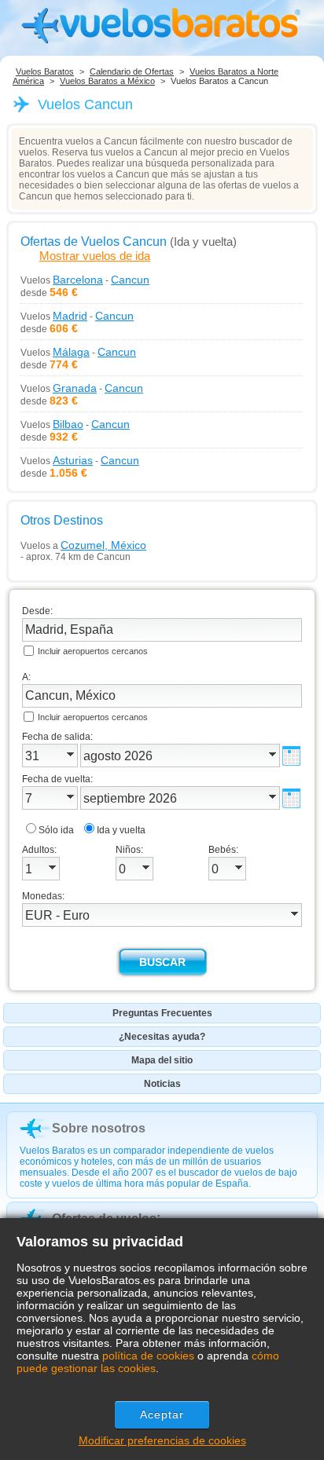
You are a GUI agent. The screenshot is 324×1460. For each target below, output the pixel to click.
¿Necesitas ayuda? (162, 1036)
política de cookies (148, 1355)
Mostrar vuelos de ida (94, 255)
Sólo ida (56, 830)
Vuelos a (83, 545)
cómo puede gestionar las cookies (148, 1361)
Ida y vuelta (121, 830)
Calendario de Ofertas (132, 71)
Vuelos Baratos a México (107, 81)
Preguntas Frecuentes (162, 1013)
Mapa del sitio (162, 1060)
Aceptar (162, 1414)
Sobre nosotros (98, 1128)
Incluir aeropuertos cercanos (93, 651)
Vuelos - (84, 279)
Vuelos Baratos (45, 71)
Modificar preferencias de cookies (162, 1440)
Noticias (162, 1083)
